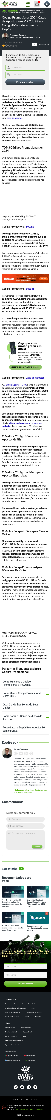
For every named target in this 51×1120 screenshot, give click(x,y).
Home (4, 11)
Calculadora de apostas (12, 1012)
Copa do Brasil (27, 1032)
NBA (24, 1036)
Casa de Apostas (35, 377)
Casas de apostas (10, 1004)
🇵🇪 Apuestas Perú (29, 1055)
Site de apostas (13, 11)
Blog (33, 1008)
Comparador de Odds (28, 1004)
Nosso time (38, 1017)
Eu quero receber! (25, 82)
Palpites (7, 1023)
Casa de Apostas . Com (15, 384)
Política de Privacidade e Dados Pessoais (29, 1109)
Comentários (41, 44)
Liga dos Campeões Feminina (14, 1045)
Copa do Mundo (10, 1027)
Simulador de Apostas (12, 1017)
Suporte (27, 1017)
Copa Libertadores (11, 1036)
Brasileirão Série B (11, 1032)
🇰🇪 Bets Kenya (30, 1060)
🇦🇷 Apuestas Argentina (12, 1060)
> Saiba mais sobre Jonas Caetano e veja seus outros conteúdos (30, 791)
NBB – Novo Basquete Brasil (14, 1040)
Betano (30, 226)
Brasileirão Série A (27, 1027)
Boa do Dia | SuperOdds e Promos (15, 1008)
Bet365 (30, 288)
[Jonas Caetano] (5, 36)
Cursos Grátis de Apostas (34, 1012)
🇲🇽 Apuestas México (11, 1055)
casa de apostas (14, 117)
